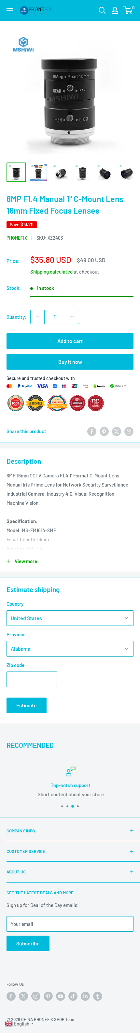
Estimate (26, 705)
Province (16, 634)
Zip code (15, 665)
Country (15, 604)
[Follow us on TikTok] (72, 996)
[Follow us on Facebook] (11, 996)
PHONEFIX (17, 238)
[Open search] (102, 10)
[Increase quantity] (72, 317)
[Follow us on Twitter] (23, 996)
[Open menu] (10, 10)
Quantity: (16, 317)
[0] (128, 10)
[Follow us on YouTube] (60, 996)
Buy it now (70, 362)
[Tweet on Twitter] (116, 431)
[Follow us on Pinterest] (48, 996)
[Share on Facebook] (91, 431)
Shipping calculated (51, 272)
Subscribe (28, 943)
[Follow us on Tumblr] (97, 996)
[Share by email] (128, 431)
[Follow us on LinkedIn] (85, 996)
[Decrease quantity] (37, 317)
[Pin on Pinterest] (104, 431)
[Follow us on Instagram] (35, 996)
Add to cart (70, 341)
